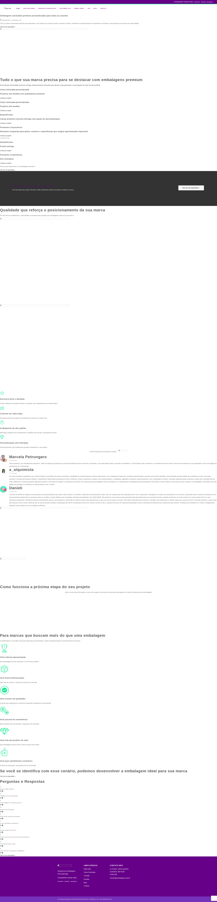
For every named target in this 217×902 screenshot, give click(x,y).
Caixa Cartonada (89, 872)
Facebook (197, 2)
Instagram (210, 2)
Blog (85, 882)
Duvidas (86, 879)
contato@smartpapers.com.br (120, 878)
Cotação (87, 876)
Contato (86, 886)
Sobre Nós (87, 869)
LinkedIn (203, 2)
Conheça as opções (5, 98)
